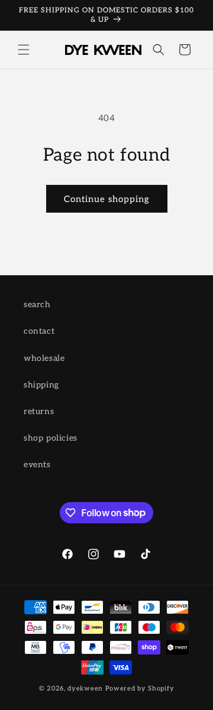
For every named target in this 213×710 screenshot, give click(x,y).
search (37, 304)
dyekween (85, 688)
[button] (24, 50)
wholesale (44, 358)
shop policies (51, 438)
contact (39, 331)
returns (39, 411)
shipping (41, 385)
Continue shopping (107, 199)
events (37, 465)
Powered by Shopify (140, 688)
